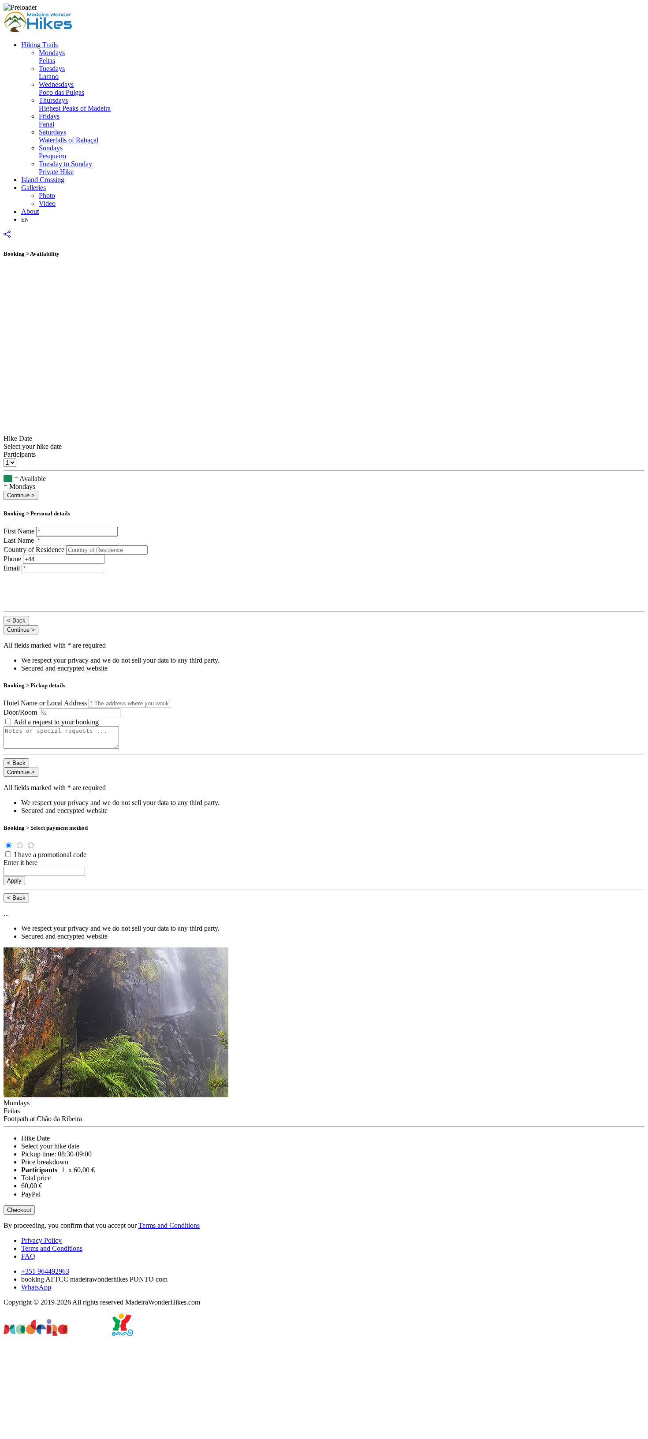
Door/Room (20, 712)
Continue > (21, 495)
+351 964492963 (45, 1271)
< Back (16, 620)
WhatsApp (36, 1287)
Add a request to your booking (56, 722)
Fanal (49, 120)
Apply (14, 880)
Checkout (19, 1210)
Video (47, 203)
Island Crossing (42, 179)
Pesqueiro (52, 152)
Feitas (52, 56)
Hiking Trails (39, 44)
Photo (47, 195)
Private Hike (65, 167)
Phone (12, 559)
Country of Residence (34, 549)
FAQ (28, 1256)
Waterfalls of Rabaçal (68, 136)
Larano (52, 72)
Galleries (33, 187)
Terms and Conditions (169, 1225)
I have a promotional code (50, 854)
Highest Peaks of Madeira (75, 104)
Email (13, 568)
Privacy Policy (41, 1240)
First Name (19, 531)
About (30, 211)
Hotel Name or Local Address (46, 703)
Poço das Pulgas (61, 88)
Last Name (19, 540)
